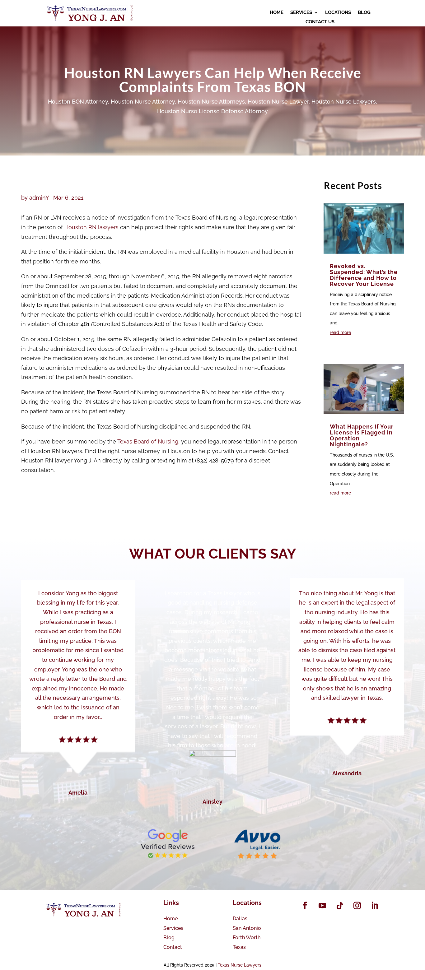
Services (173, 928)
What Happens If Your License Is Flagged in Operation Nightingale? (362, 435)
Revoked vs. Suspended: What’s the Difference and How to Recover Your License (364, 275)
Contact (172, 947)
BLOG (364, 12)
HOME (276, 12)
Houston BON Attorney (78, 101)
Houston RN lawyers (91, 227)
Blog (169, 937)
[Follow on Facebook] (304, 905)
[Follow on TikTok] (339, 905)
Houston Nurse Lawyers (343, 101)
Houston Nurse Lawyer (278, 101)
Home (170, 918)
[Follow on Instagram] (357, 905)
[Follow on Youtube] (322, 905)
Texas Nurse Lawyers (239, 965)
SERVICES (301, 12)
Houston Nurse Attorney (143, 101)
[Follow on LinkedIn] (374, 905)
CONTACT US (320, 22)
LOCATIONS (338, 12)
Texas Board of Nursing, (148, 441)
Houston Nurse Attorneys (211, 101)
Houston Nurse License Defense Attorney (212, 111)
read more (340, 332)
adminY (39, 197)
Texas (239, 947)
